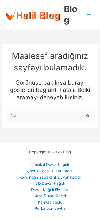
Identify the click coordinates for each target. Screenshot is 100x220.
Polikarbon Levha (50, 208)
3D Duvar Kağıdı (50, 183)
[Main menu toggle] (89, 14)
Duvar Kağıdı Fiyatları (50, 190)
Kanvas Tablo (50, 202)
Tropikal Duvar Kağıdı (50, 164)
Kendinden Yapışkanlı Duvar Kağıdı (50, 177)
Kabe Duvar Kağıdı (50, 196)
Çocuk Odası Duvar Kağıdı (50, 171)
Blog (70, 14)
